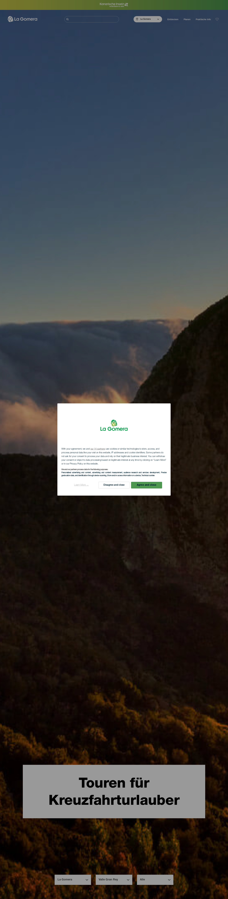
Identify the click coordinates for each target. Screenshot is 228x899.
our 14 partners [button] (97, 449)
